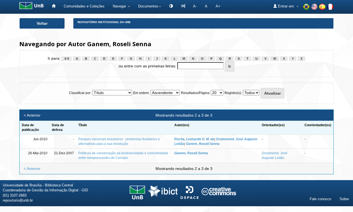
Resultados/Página (195, 93)
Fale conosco (320, 199)
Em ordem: (141, 93)
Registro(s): (233, 93)
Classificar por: (80, 93)
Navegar (120, 6)
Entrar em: (286, 6)
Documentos (148, 6)
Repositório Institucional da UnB (103, 22)
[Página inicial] (54, 6)
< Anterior (32, 115)
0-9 (67, 58)
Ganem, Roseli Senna (203, 144)
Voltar (42, 23)
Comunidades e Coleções (84, 6)
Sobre (344, 199)
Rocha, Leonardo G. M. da (194, 139)
